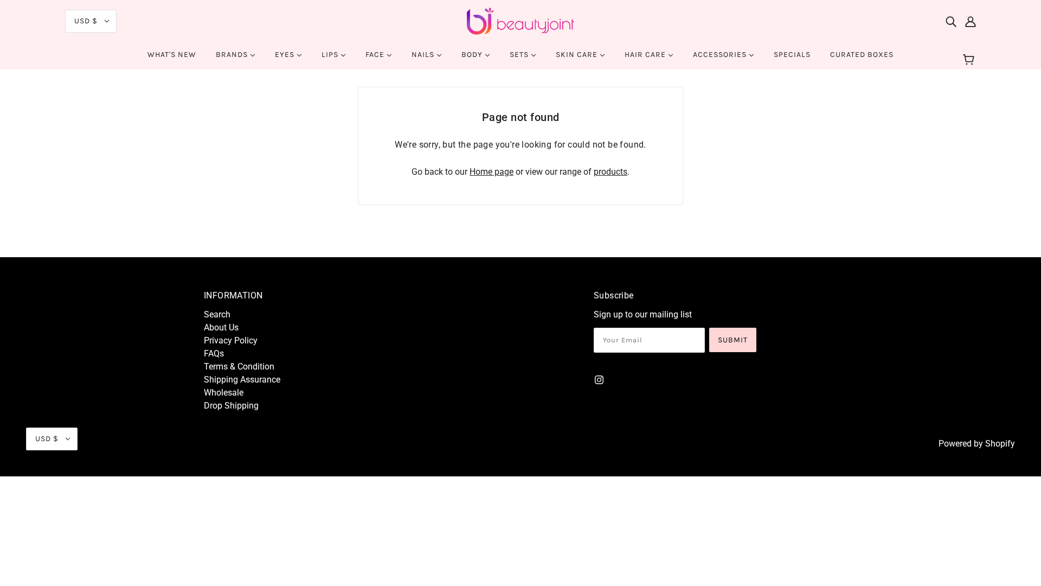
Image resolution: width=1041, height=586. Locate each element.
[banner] (520, 20)
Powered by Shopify (977, 443)
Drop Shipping (231, 405)
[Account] (970, 21)
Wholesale (223, 392)
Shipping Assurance (242, 379)
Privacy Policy (231, 340)
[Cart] (970, 60)
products (610, 172)
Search (217, 314)
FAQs (214, 353)
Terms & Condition (239, 366)
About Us (221, 327)
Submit (733, 340)
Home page (491, 172)
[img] (951, 21)
